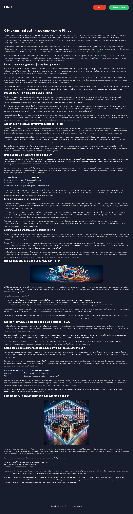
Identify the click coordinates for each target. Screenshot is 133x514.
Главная (18, 16)
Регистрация (119, 7)
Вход (100, 7)
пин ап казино (101, 51)
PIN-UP (8, 7)
